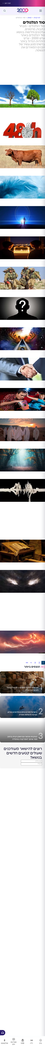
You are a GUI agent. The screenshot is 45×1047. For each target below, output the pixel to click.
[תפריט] (40, 10)
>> (27, 663)
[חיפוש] (4, 10)
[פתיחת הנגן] (2, 1032)
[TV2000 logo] (22, 10)
